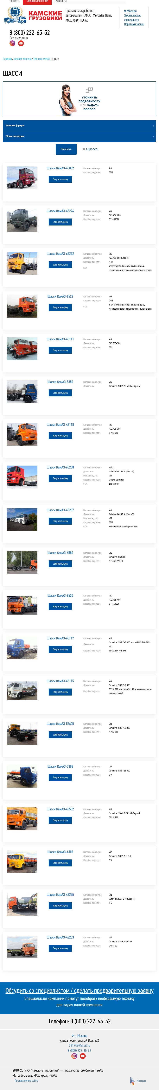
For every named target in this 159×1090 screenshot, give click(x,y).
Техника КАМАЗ (41, 59)
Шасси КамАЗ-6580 (60, 553)
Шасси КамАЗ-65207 (60, 510)
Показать (66, 149)
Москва (132, 11)
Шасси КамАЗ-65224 (60, 211)
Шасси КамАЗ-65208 (60, 467)
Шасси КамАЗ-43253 (60, 937)
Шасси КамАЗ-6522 (60, 296)
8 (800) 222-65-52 (30, 33)
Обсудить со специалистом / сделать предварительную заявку (80, 990)
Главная (7, 59)
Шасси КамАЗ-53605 (60, 723)
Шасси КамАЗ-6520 (60, 595)
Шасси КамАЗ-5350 (60, 382)
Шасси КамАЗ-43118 (60, 424)
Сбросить (92, 149)
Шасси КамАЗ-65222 (60, 253)
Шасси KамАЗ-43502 (60, 809)
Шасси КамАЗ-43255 (60, 894)
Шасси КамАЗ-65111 (60, 339)
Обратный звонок (134, 24)
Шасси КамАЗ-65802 (60, 168)
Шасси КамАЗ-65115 (60, 681)
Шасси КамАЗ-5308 (60, 766)
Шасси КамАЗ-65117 (60, 638)
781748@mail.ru (79, 1045)
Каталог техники (22, 59)
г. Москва (80, 1035)
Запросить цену (60, 179)
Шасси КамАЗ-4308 (60, 852)
